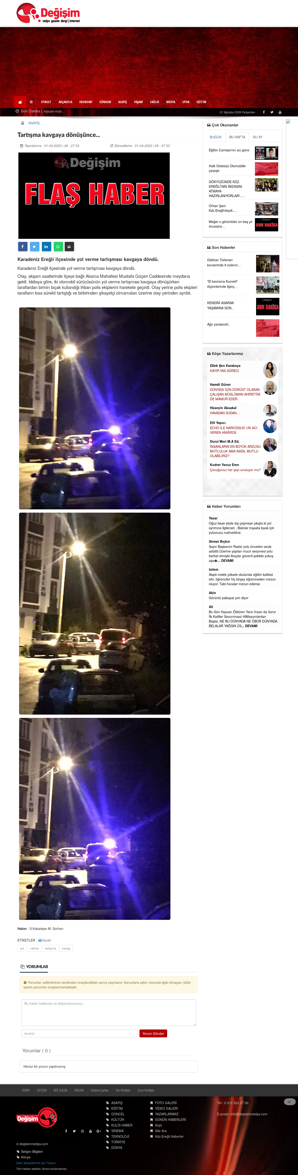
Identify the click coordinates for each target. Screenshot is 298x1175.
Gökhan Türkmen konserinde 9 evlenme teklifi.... (223, 264)
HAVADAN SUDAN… (225, 412)
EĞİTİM (201, 102)
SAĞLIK (154, 102)
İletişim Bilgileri (32, 1151)
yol (22, 948)
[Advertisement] (149, 62)
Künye (25, 1157)
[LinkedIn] (46, 246)
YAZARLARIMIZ (167, 1114)
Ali (211, 606)
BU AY (257, 137)
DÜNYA (116, 1147)
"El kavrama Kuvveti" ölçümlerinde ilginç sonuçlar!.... (222, 286)
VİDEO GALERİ (166, 1108)
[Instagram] (83, 1132)
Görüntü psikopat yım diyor (228, 597)
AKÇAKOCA (65, 102)
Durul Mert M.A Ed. (225, 441)
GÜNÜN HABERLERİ (170, 1119)
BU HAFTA (237, 137)
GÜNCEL (118, 1114)
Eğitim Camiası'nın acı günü (229, 150)
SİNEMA (117, 1130)
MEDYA (170, 102)
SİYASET (46, 102)
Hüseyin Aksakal (223, 407)
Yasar (213, 518)
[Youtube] (280, 112)
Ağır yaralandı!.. (218, 324)
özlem (213, 569)
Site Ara (161, 1130)
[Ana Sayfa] (48, 13)
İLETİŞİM (42, 1090)
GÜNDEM (105, 102)
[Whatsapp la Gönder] (58, 246)
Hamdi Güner (220, 384)
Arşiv (158, 1125)
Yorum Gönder (153, 1033)
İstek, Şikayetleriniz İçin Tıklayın (36, 1163)
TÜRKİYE (118, 1142)
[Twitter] (272, 112)
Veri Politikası (123, 1090)
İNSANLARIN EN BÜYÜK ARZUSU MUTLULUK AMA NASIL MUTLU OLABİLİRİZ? (235, 451)
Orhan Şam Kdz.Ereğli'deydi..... (223, 208)
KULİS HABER (121, 1125)
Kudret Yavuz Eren (224, 464)
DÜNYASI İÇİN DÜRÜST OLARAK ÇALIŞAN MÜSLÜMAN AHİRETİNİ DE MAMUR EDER (235, 394)
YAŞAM (138, 102)
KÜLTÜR (117, 1119)
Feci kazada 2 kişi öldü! (58, 111)
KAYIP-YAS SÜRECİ (224, 370)
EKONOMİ (85, 102)
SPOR (186, 102)
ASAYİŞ (122, 102)
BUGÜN (215, 137)
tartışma (50, 948)
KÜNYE (26, 1090)
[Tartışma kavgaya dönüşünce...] (94, 195)
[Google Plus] (99, 1132)
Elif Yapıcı (218, 422)
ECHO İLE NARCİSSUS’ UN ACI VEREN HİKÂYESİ (233, 430)
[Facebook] (264, 112)
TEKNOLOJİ (120, 1136)
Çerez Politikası (146, 1090)
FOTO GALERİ (166, 1102)
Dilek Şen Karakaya (225, 365)
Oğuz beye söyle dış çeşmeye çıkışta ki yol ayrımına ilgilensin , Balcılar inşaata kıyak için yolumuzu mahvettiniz (241, 528)
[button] (31, 102)
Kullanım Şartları (100, 1090)
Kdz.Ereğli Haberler (169, 1136)
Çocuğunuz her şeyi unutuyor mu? (235, 469)
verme (34, 948)
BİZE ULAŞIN (60, 1090)
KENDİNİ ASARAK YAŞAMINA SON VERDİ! (220, 307)
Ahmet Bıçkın (219, 541)
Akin (212, 592)
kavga (66, 948)
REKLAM (79, 1090)
